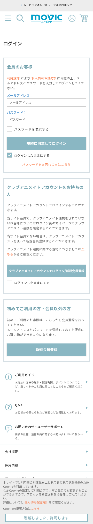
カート (84, 18)
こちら (35, 508)
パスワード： (16, 112)
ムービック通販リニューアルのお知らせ (32, 5)
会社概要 (11, 451)
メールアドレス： (20, 95)
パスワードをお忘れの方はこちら (46, 164)
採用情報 (11, 465)
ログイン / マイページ (71, 18)
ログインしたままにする (32, 155)
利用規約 (13, 78)
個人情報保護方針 (44, 78)
